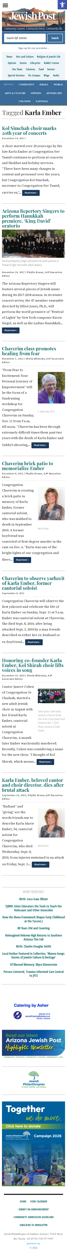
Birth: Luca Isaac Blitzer (33, 899)
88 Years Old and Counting (34, 928)
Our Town (17, 69)
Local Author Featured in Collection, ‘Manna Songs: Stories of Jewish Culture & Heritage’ (33, 955)
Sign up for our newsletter (32, 48)
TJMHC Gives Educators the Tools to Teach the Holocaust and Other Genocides (33, 908)
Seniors (51, 69)
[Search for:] (25, 38)
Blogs (46, 75)
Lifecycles (35, 63)
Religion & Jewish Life (48, 56)
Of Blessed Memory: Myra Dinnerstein (33, 965)
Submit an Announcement (34, 1209)
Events (23, 63)
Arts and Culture (25, 56)
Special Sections (16, 75)
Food (41, 69)
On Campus (34, 75)
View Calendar (38, 1201)
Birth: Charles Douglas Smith (33, 946)
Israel (43, 84)
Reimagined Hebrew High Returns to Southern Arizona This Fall (33, 937)
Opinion (12, 63)
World (58, 84)
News (10, 56)
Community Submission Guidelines (34, 1217)
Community (26, 84)
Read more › (31, 193)
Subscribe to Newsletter (34, 1225)
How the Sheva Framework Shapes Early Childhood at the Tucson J (33, 919)
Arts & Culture (15, 93)
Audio (56, 75)
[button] (62, 4)
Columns (30, 69)
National (42, 101)
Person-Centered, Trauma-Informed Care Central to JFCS (34, 974)
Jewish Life (54, 93)
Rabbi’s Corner (51, 63)
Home (23, 1201)
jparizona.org (33, 1243)
